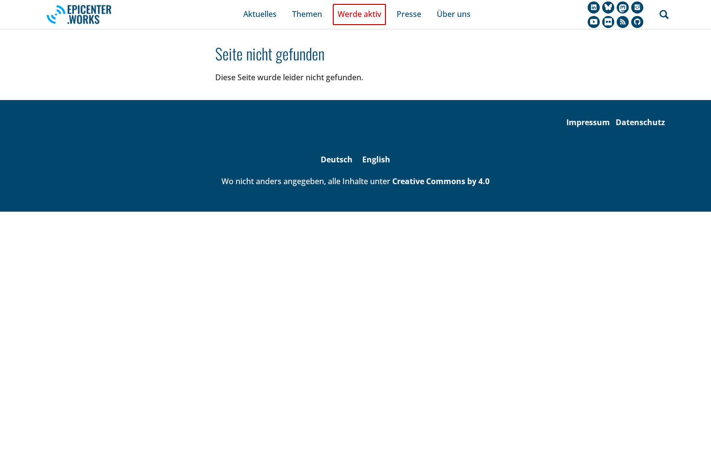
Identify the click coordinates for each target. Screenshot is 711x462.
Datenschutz (640, 122)
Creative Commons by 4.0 (440, 181)
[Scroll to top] (689, 440)
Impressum (588, 122)
